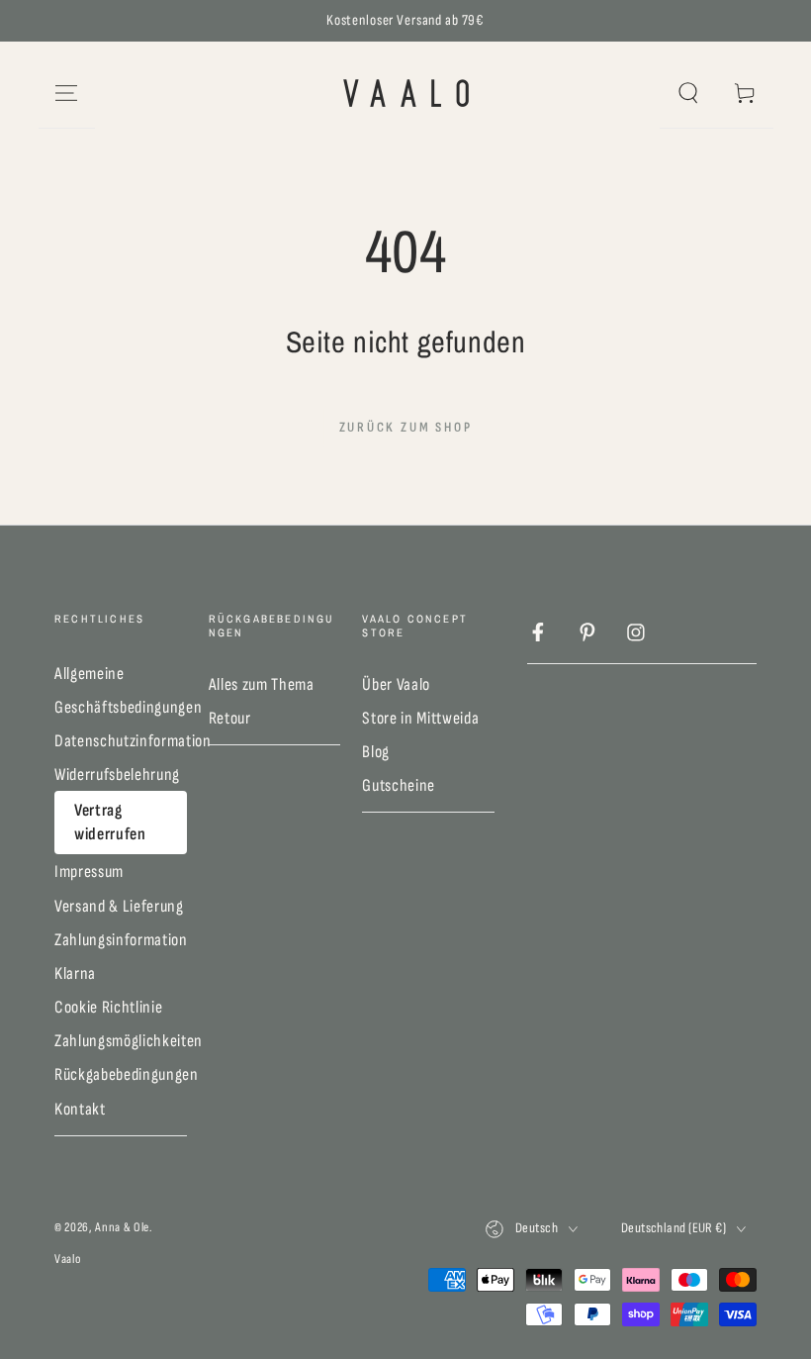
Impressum (89, 871)
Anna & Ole (122, 1227)
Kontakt (80, 1109)
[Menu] (67, 93)
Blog (376, 751)
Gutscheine (398, 785)
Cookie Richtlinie (108, 1007)
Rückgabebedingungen (126, 1074)
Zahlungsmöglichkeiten (128, 1040)
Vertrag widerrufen (110, 822)
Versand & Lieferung (119, 906)
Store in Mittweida (420, 718)
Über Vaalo (396, 684)
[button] (688, 93)
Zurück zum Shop (406, 427)
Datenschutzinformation (133, 740)
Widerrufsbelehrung (117, 774)
